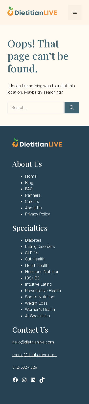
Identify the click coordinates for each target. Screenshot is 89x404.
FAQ (29, 188)
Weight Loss (36, 303)
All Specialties (37, 315)
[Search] (72, 108)
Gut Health (34, 258)
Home (31, 176)
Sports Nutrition (39, 296)
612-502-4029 (24, 367)
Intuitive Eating (38, 284)
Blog (29, 182)
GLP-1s (31, 252)
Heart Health (36, 265)
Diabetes (33, 240)
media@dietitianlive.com (34, 354)
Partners (33, 195)
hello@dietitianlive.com (33, 342)
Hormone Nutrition (42, 271)
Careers (32, 201)
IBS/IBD (32, 278)
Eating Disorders (40, 246)
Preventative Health (43, 290)
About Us (33, 207)
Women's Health (40, 309)
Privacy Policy (37, 214)
